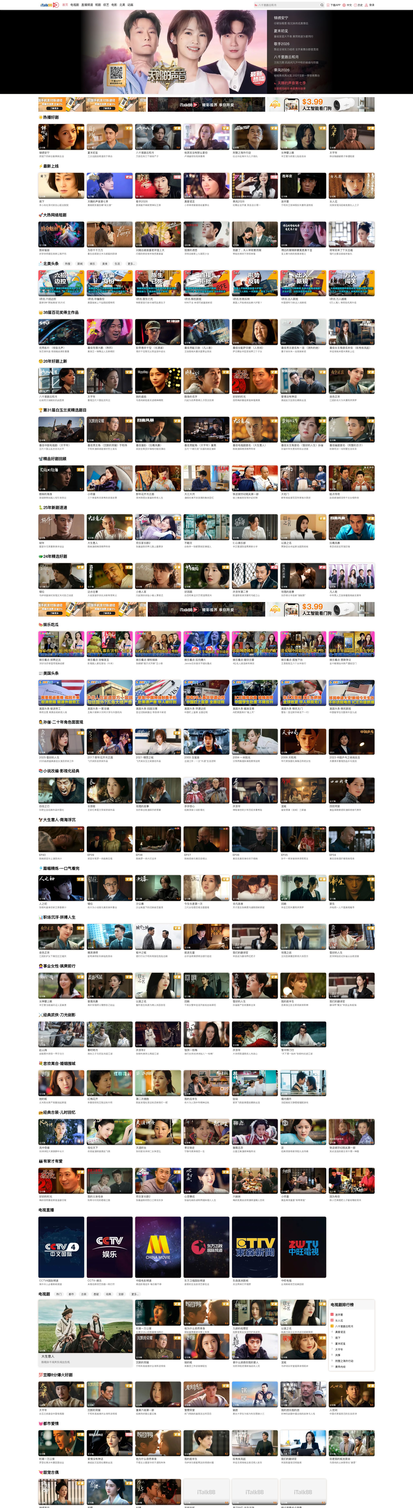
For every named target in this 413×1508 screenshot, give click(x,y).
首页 (65, 5)
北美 (122, 5)
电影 (114, 5)
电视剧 (74, 5)
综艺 (106, 5)
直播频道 (87, 5)
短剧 (98, 5)
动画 (130, 5)
